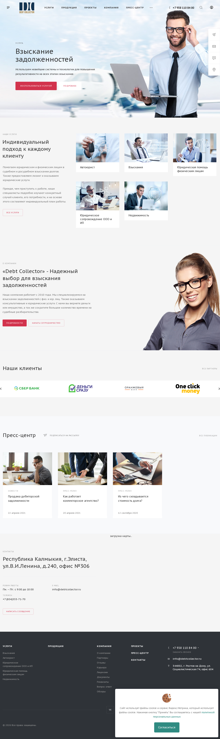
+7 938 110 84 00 (183, 7)
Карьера (101, 667)
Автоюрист (87, 167)
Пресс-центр (140, 653)
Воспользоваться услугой (36, 86)
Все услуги (13, 212)
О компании (103, 653)
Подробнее (69, 86)
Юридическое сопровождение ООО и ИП (96, 219)
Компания (104, 646)
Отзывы (101, 662)
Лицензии (102, 672)
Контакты (138, 659)
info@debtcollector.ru (66, 589)
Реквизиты (103, 681)
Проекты (137, 646)
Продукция (55, 646)
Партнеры (102, 657)
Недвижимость (139, 215)
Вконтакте (110, 709)
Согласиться (166, 727)
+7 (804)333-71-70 (14, 599)
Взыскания (136, 167)
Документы (103, 677)
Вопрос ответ (104, 686)
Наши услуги (10, 134)
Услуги (7, 646)
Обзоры (101, 691)
